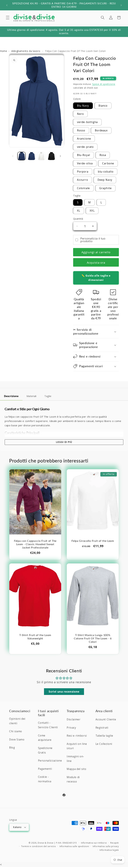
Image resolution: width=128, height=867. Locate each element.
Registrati (102, 727)
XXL (92, 210)
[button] (8, 18)
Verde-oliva (85, 163)
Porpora (82, 171)
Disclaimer (73, 719)
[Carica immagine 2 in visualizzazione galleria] (31, 156)
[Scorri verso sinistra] (12, 156)
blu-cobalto (106, 171)
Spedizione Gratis (45, 750)
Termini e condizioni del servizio (38, 846)
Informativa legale (109, 850)
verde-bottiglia (87, 122)
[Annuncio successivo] (121, 5)
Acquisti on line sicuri (77, 746)
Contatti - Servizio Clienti (48, 725)
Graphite (105, 188)
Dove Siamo (16, 739)
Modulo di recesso (73, 779)
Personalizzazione (50, 760)
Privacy (71, 727)
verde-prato (85, 147)
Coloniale (83, 188)
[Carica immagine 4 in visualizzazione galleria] (51, 156)
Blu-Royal (83, 155)
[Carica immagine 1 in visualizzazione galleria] (22, 156)
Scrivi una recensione (64, 691)
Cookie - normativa (44, 779)
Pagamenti (45, 769)
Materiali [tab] (31, 396)
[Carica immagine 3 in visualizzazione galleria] (41, 156)
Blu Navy (83, 105)
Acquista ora (96, 262)
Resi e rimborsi (77, 735)
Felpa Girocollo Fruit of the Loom (93, 540)
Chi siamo (15, 731)
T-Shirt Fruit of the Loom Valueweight (35, 637)
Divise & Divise (46, 842)
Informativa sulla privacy (106, 846)
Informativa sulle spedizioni (74, 846)
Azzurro (82, 180)
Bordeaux (101, 130)
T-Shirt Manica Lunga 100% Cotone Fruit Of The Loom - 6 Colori (93, 638)
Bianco (103, 105)
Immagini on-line (75, 759)
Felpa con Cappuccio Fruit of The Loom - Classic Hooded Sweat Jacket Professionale (35, 544)
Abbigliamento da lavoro (26, 51)
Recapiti (114, 842)
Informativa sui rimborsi (94, 842)
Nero (80, 114)
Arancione (84, 138)
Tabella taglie (104, 735)
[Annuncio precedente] (6, 5)
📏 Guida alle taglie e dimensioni (96, 278)
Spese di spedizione (103, 84)
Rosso (81, 130)
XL (78, 210)
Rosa (103, 155)
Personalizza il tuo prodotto (93, 240)
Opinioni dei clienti (17, 721)
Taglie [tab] (47, 396)
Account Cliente (106, 719)
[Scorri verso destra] (60, 156)
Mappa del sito (76, 769)
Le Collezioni (104, 744)
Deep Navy (105, 180)
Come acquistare (45, 738)
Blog (12, 747)
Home (3, 51)
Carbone (108, 163)
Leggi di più (64, 442)
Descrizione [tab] (11, 396)
